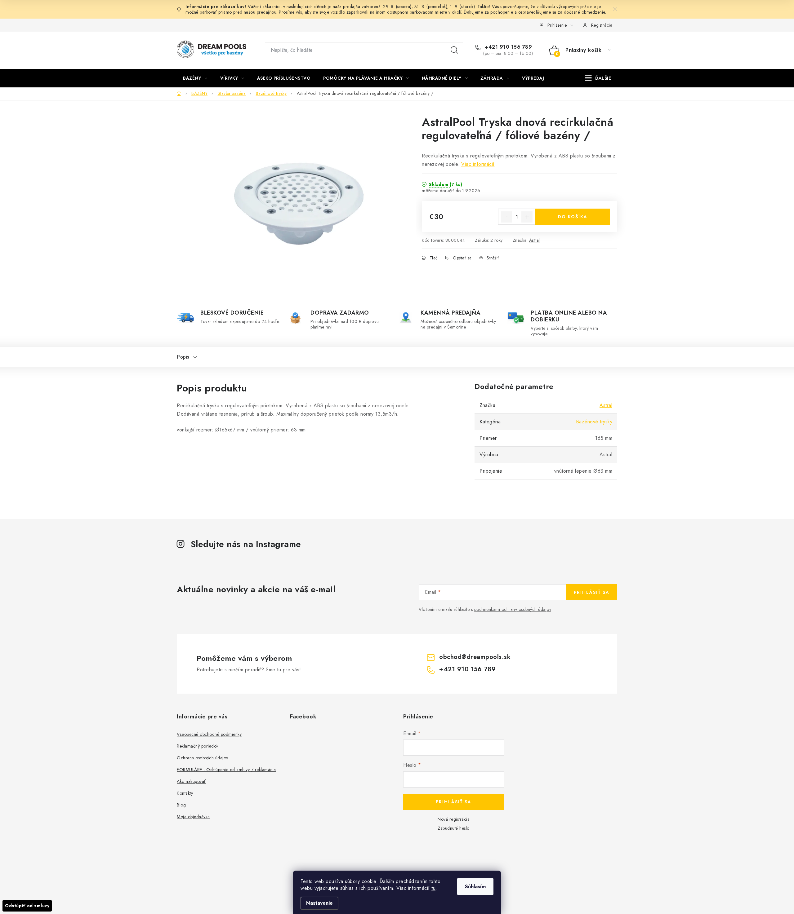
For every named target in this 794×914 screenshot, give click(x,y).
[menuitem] (195, 78)
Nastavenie (319, 903)
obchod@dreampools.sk (475, 656)
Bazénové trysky (594, 421)
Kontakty (185, 793)
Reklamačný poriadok (198, 746)
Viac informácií (478, 164)
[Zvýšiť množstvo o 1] (527, 217)
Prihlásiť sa (591, 592)
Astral (534, 240)
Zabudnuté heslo (454, 828)
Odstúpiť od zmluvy (27, 906)
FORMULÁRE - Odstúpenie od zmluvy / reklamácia (226, 769)
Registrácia (602, 25)
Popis (183, 356)
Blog (181, 805)
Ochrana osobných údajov (202, 758)
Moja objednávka (193, 817)
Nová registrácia (454, 819)
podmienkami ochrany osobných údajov (512, 609)
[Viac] (598, 78)
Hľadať (454, 50)
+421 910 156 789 (507, 47)
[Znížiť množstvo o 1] (506, 217)
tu (433, 888)
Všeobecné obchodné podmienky (209, 734)
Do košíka (572, 217)
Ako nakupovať (191, 781)
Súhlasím (475, 886)
